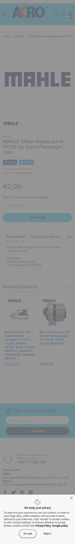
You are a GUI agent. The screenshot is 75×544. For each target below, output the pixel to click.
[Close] (71, 498)
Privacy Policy (43, 525)
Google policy (60, 525)
